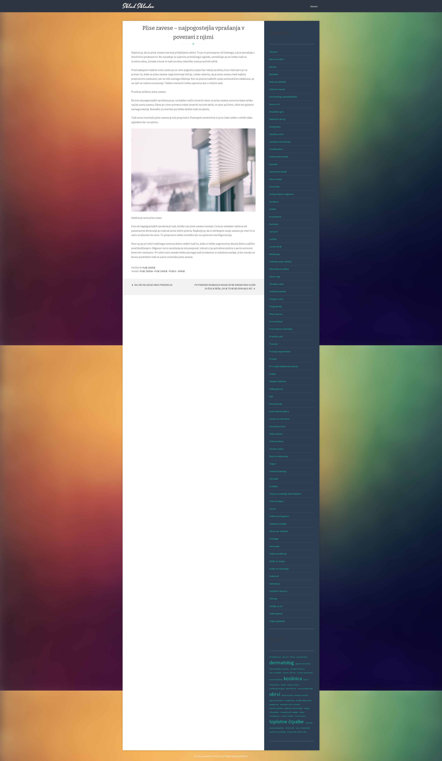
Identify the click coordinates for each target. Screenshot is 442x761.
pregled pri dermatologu (293, 708)
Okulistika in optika (279, 269)
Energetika (275, 126)
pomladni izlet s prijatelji (290, 704)
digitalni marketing (302, 664)
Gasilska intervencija (280, 141)
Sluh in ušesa (275, 433)
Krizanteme (275, 216)
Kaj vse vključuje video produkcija (153, 284)
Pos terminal (275, 321)
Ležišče (273, 239)
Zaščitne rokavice (278, 591)
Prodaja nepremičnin (279, 351)
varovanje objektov (276, 728)
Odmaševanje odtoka (280, 261)
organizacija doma (276, 700)
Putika (272, 373)
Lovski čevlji (275, 246)
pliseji (172, 271)
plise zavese (161, 271)
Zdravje (273, 598)
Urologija (273, 538)
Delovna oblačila (277, 81)
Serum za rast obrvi (279, 418)
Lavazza (273, 231)
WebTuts (244, 756)
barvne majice (302, 657)
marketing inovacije (277, 688)
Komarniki (274, 186)
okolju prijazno (287, 695)
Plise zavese (148, 267)
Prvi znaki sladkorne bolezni (283, 366)
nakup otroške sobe (305, 688)
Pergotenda (275, 306)
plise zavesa (146, 271)
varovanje (309, 723)
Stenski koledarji (278, 471)
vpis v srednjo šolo (303, 728)
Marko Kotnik (291, 688)
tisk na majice (300, 716)
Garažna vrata (276, 134)
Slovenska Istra (277, 426)
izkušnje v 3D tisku (297, 669)
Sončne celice (276, 448)
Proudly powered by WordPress (208, 756)
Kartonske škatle (278, 171)
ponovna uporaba (276, 708)
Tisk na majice (276, 501)
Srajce (272, 463)
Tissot (272, 508)
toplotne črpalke (286, 721)
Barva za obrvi (276, 59)
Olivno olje (274, 276)
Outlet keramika (277, 291)
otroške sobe (289, 700)
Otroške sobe (276, 284)
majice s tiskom (293, 685)
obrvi (274, 694)
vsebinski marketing (277, 732)
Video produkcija (278, 553)
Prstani (273, 358)
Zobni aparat (275, 613)
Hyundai (273, 164)
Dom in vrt (274, 104)
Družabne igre (276, 111)
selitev (301, 712)
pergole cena (274, 704)
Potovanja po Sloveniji (280, 328)
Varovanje (274, 546)
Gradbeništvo (276, 149)
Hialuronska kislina (278, 156)
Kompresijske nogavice (281, 194)
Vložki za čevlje (277, 561)
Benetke (273, 74)
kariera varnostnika (305, 673)
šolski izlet (302, 732)
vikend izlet (290, 728)
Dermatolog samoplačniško (283, 96)
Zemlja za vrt (276, 606)
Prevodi (273, 343)
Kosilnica (273, 201)
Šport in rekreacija (278, 456)
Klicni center (275, 179)
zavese (181, 271)
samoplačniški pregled (289, 712)
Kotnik (272, 209)
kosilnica (293, 678)
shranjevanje (274, 716)
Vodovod (274, 576)
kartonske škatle (275, 679)
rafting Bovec (274, 712)
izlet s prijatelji (275, 673)
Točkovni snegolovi (279, 516)
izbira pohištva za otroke (279, 669)
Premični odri (276, 336)
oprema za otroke (301, 695)
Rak (271, 396)
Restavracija (275, 403)
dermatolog (281, 662)
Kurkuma (273, 224)
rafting (306, 708)
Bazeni (272, 66)
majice (283, 685)
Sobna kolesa (276, 441)
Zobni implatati (277, 621)
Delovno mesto (277, 89)
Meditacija (274, 254)
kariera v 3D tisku (289, 673)
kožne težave (274, 685)
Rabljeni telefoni (277, 381)
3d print (273, 51)
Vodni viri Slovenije (279, 568)
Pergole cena (276, 299)
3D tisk (292, 657)
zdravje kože (292, 732)
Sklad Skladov (138, 6)
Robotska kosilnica (279, 411)
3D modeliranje (275, 657)
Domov (314, 6)
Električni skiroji (277, 119)
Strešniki (273, 478)
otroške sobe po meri (304, 700)
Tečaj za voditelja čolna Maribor (285, 493)
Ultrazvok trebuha (278, 531)
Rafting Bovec (276, 389)
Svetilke (273, 486)
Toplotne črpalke (278, 523)
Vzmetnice (274, 583)
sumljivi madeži (287, 716)
